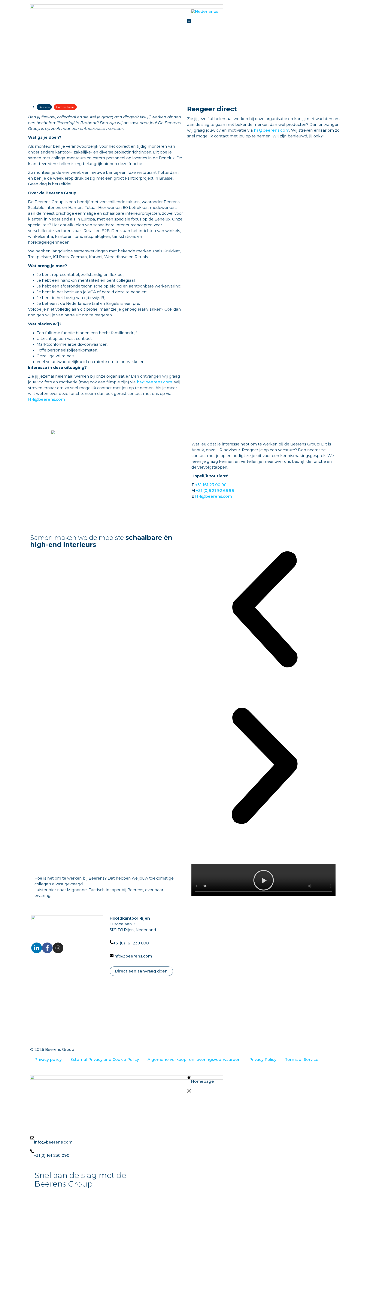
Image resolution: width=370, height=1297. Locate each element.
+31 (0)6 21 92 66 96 (215, 490)
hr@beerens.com (154, 382)
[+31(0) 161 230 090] (111, 942)
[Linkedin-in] (36, 948)
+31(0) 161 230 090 (131, 943)
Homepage (202, 1081)
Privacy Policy (262, 1059)
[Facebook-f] (47, 948)
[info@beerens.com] (111, 955)
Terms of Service (301, 1059)
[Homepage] (189, 1077)
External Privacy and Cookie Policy (104, 1059)
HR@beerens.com (46, 399)
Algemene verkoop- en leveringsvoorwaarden (194, 1059)
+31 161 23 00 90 (211, 484)
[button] (263, 881)
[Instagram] (58, 948)
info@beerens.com (132, 956)
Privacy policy (48, 1059)
